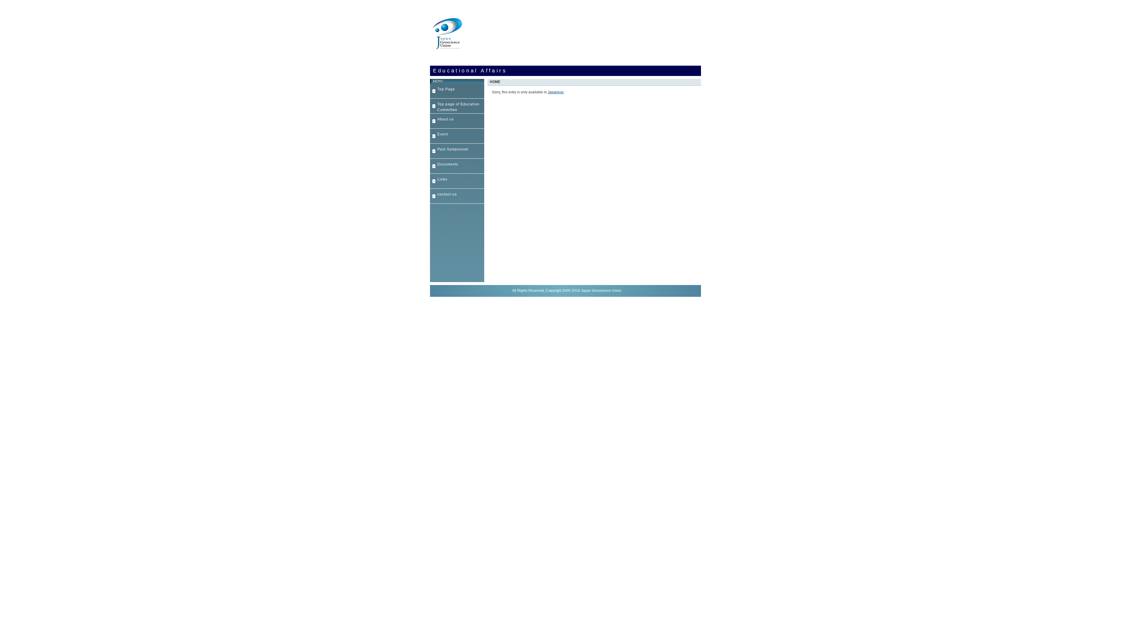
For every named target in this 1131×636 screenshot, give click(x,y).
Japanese (556, 92)
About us (445, 119)
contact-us (447, 194)
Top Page (446, 89)
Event (442, 134)
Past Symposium (452, 149)
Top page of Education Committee (458, 107)
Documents (447, 164)
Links (442, 179)
